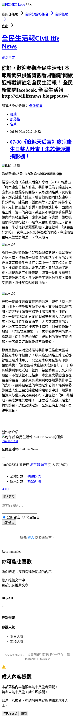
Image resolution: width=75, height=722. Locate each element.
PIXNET (19, 654)
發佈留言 (8, 522)
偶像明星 (35, 106)
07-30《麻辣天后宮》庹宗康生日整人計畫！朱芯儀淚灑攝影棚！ (41, 149)
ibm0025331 (10, 441)
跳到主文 (8, 57)
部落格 (15, 119)
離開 (24, 713)
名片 (13, 124)
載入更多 (8, 496)
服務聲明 (45, 659)
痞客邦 (35, 464)
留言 (44, 464)
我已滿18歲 (10, 713)
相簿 (13, 114)
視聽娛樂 (34, 476)
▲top (5, 488)
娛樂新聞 (34, 481)
